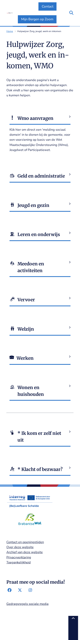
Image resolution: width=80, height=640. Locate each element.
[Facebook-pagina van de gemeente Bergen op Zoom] (9, 590)
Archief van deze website (24, 552)
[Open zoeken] (71, 13)
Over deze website (20, 547)
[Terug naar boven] (73, 628)
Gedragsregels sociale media (27, 604)
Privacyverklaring (18, 557)
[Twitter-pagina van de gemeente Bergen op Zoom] (20, 590)
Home (9, 31)
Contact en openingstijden (25, 542)
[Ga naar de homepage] (9, 13)
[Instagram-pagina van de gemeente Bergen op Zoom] (30, 590)
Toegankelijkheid (18, 562)
